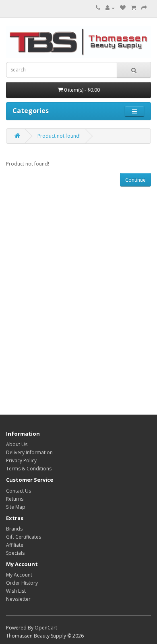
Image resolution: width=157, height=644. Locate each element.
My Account (19, 574)
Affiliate (14, 544)
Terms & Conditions (29, 468)
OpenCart (46, 627)
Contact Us (18, 490)
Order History (22, 582)
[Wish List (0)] (123, 7)
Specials (15, 553)
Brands (14, 528)
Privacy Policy (21, 460)
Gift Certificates (23, 536)
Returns (14, 498)
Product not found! (59, 135)
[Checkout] (144, 7)
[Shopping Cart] (133, 7)
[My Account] (110, 7)
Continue (135, 179)
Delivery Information (29, 452)
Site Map (15, 506)
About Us (16, 444)
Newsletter (18, 599)
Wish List (16, 590)
